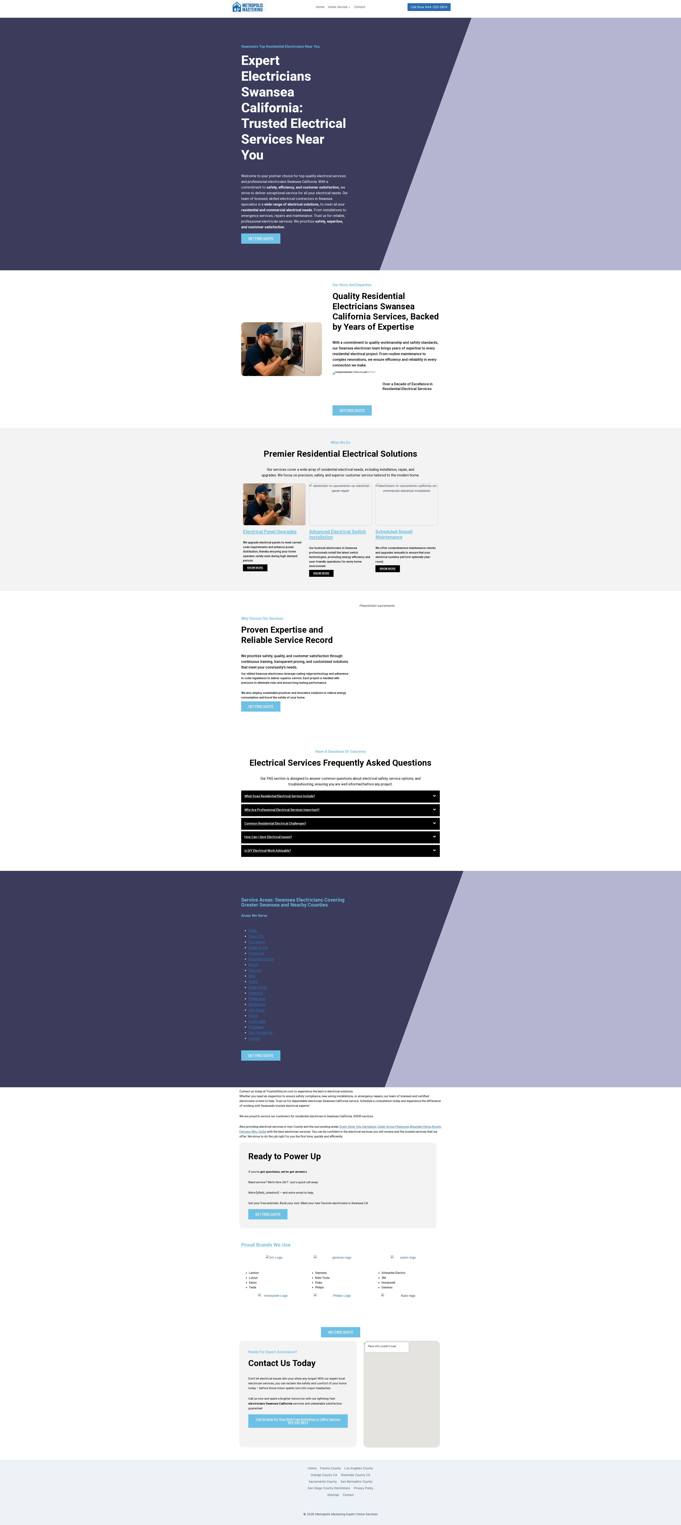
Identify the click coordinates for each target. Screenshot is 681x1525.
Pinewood (256, 953)
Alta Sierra (256, 1010)
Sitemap (333, 1495)
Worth (253, 1015)
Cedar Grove (258, 947)
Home (320, 7)
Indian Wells (257, 987)
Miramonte (256, 1004)
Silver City (256, 936)
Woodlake (256, 1027)
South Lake (257, 1021)
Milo (251, 976)
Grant (252, 930)
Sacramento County (323, 1481)
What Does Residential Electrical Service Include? (279, 796)
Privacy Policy (363, 1488)
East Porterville (260, 1033)
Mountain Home (260, 959)
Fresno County (330, 1468)
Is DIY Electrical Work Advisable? (267, 850)
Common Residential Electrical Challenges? (275, 823)
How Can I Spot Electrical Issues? (268, 837)
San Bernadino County (356, 1481)
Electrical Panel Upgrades (270, 531)
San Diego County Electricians (329, 1488)
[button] (340, 797)
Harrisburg (256, 942)
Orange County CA (324, 1475)
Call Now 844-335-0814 (429, 7)
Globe (253, 981)
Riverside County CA (355, 1475)
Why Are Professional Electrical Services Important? (282, 810)
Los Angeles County (358, 1468)
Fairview (255, 970)
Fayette (254, 1038)
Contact (359, 7)
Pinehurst (255, 993)
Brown (253, 964)
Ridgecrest (256, 998)
